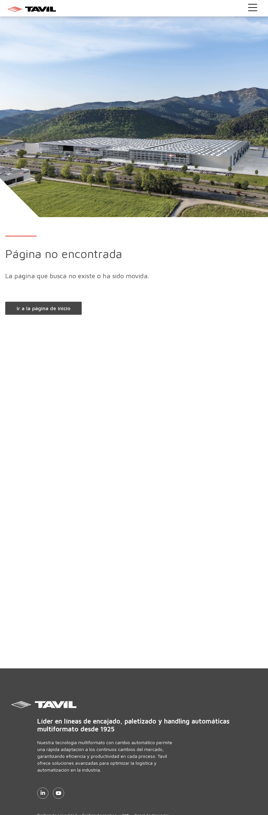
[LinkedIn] (42, 793)
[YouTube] (58, 793)
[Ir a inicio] (134, 9)
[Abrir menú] (252, 7)
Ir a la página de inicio (43, 308)
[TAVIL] (148, 704)
